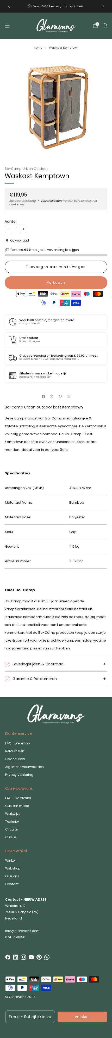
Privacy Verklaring (19, 774)
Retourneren (14, 751)
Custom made (17, 806)
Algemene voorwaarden (24, 767)
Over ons (12, 876)
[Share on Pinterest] (60, 396)
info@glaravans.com (22, 931)
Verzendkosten (51, 201)
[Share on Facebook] (43, 396)
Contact (11, 884)
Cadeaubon (15, 759)
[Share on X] (51, 396)
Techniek (12, 821)
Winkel (10, 860)
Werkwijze (12, 813)
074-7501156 (15, 937)
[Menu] (7, 25)
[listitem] (56, 6)
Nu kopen (56, 282)
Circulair (12, 829)
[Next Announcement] (103, 6)
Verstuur (82, 1016)
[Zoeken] (104, 25)
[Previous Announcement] (9, 6)
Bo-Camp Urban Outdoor (26, 168)
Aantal (10, 221)
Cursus (11, 837)
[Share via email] (68, 396)
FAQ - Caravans (18, 798)
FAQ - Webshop (17, 743)
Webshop (12, 868)
